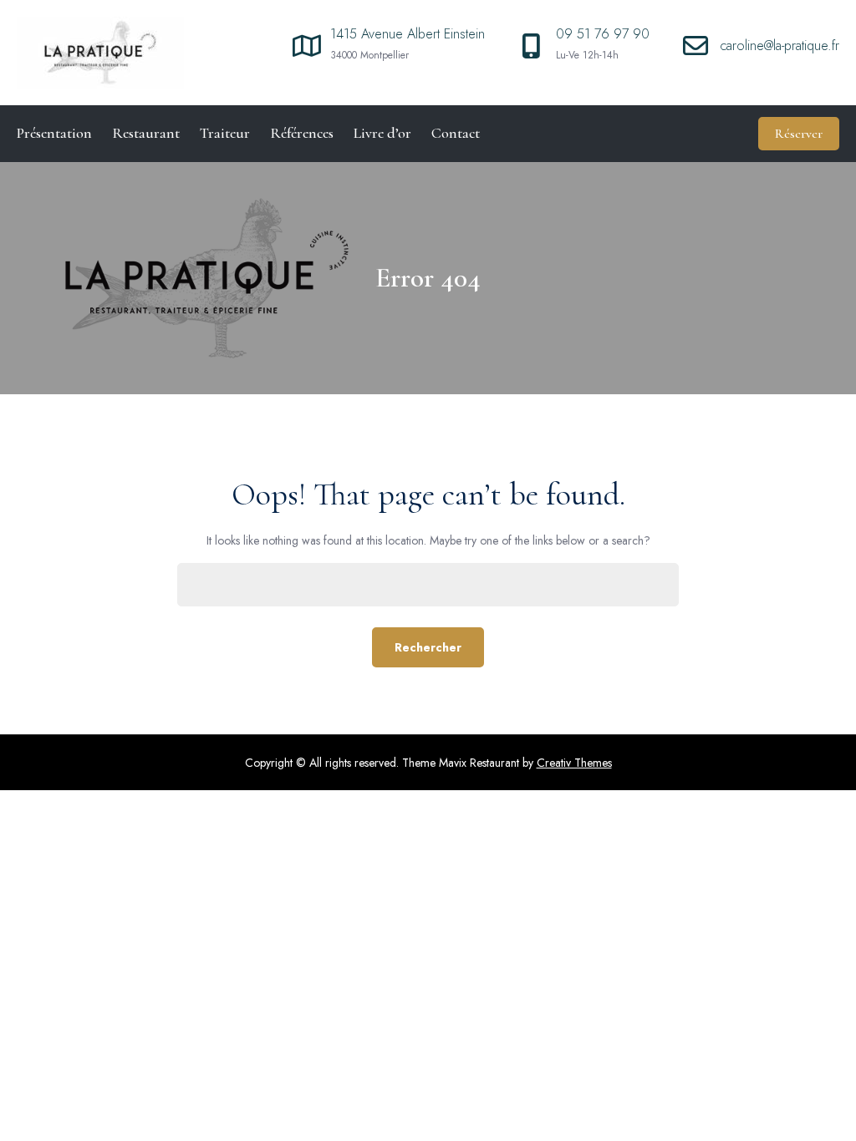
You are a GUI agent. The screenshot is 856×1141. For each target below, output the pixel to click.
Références (302, 133)
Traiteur (225, 133)
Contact (455, 133)
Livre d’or (382, 133)
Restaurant (146, 133)
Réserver (799, 133)
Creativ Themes (574, 762)
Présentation (54, 133)
